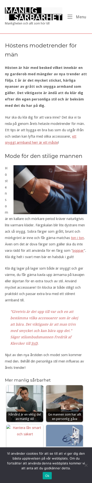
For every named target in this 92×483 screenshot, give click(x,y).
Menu (80, 16)
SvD (34, 343)
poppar (78, 250)
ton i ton (77, 238)
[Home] (33, 13)
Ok (47, 476)
